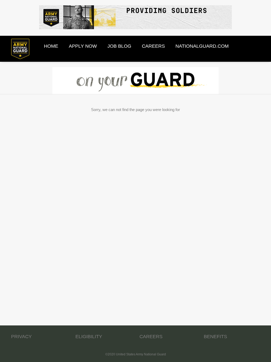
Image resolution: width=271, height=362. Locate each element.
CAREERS (150, 336)
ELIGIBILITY (88, 336)
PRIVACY (21, 336)
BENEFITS (215, 336)
